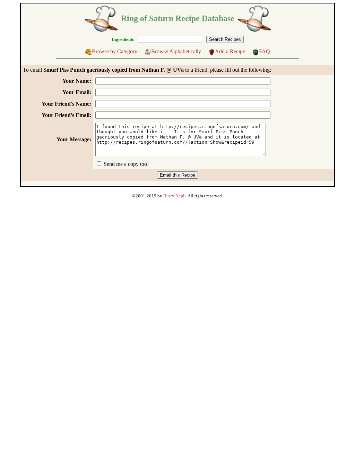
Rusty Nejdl (174, 195)
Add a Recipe (230, 51)
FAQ (264, 51)
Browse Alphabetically (176, 51)
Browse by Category (114, 51)
